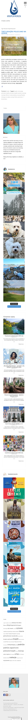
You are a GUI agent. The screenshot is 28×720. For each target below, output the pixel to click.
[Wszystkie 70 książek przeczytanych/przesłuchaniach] (14, 488)
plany (16, 644)
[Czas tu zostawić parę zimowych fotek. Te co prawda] (14, 204)
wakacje (12, 657)
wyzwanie (6, 660)
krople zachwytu (8, 639)
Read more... (21, 344)
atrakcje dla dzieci (16, 623)
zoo (15, 660)
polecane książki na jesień (16, 93)
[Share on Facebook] (2, 86)
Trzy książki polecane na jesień (13, 32)
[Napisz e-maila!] (9, 695)
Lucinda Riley (5, 641)
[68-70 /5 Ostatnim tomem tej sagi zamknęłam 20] (14, 509)
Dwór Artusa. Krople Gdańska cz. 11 (14, 424)
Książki (7, 91)
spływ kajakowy (7, 654)
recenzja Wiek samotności (16, 97)
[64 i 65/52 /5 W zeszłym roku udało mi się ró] (14, 574)
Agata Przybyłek (6, 622)
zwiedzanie (19, 660)
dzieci (17, 631)
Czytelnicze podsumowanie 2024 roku (14, 452)
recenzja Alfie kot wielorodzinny (9, 95)
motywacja (20, 91)
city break (10, 628)
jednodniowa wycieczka (10, 636)
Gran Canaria (9, 633)
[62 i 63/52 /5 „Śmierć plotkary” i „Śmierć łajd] (14, 595)
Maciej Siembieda (11, 641)
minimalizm (5, 644)
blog (8, 625)
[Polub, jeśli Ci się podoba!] (4, 695)
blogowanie (13, 625)
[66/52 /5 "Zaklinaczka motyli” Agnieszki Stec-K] (14, 552)
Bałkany (5, 625)
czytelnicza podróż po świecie (9, 631)
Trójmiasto (12, 654)
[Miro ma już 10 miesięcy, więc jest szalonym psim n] (14, 248)
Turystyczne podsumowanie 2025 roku (14, 336)
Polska (17, 651)
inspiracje (18, 633)
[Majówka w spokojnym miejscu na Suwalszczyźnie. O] (14, 291)
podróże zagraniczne (10, 648)
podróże (21, 644)
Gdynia (4, 633)
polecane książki (5, 93)
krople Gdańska (20, 636)
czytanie (19, 628)
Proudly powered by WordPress (14, 717)
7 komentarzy (17, 34)
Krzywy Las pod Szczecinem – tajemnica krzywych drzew (14, 395)
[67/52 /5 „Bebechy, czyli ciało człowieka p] (14, 531)
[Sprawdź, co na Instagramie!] (7, 695)
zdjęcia (11, 660)
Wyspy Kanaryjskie (20, 657)
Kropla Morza (11, 34)
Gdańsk (21, 631)
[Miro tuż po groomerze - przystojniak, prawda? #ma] (14, 226)
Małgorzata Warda (17, 641)
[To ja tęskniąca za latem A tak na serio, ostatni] (14, 269)
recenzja (24, 93)
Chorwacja (5, 628)
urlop (17, 654)
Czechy (14, 628)
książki (15, 91)
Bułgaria (19, 625)
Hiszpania (14, 633)
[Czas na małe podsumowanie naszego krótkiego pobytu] (14, 183)
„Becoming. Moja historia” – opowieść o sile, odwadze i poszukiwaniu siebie (14, 366)
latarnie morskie (21, 639)
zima (13, 660)
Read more (19, 83)
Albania (10, 622)
